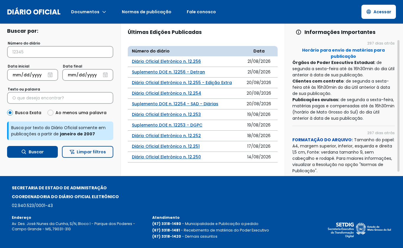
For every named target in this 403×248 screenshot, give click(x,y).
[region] (344, 108)
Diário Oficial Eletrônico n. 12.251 (166, 146)
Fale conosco (201, 12)
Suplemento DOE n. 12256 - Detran (168, 72)
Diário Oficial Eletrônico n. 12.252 (166, 136)
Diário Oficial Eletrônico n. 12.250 (166, 157)
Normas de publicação (146, 12)
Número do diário (24, 43)
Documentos (85, 12)
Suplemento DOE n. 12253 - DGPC (167, 125)
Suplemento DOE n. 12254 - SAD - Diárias (175, 104)
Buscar (36, 152)
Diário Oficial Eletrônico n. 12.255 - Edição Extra (182, 83)
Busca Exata (28, 113)
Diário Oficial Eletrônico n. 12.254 (166, 93)
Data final (72, 66)
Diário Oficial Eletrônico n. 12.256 (166, 61)
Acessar (382, 12)
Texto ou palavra (24, 89)
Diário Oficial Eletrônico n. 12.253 (166, 114)
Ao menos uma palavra (81, 113)
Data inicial (19, 66)
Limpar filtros (91, 152)
